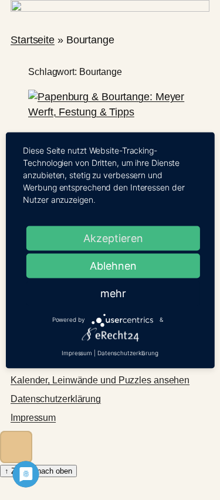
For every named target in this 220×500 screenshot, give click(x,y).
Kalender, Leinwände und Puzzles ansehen (100, 380)
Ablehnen (113, 265)
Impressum (33, 418)
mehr (113, 293)
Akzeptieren (113, 238)
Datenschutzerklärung (56, 399)
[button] (16, 447)
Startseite (33, 40)
